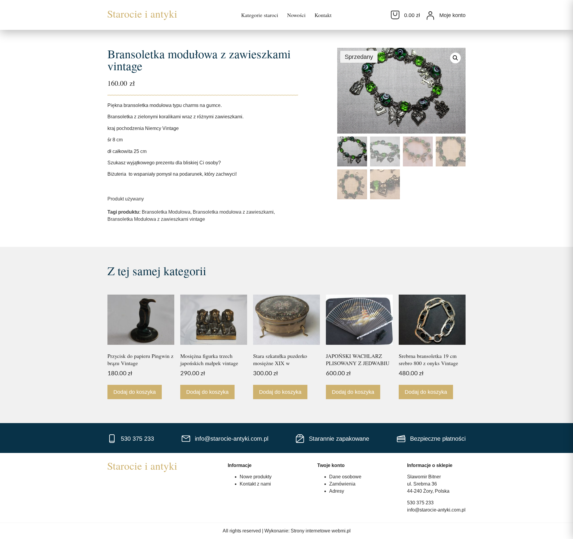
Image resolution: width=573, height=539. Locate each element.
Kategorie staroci (259, 15)
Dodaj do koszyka (134, 392)
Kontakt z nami (255, 483)
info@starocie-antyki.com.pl (436, 509)
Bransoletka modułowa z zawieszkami (233, 212)
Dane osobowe (345, 476)
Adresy (336, 491)
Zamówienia (342, 483)
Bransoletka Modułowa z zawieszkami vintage (156, 219)
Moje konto (452, 15)
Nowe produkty (256, 476)
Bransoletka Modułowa (166, 212)
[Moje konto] (430, 15)
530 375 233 (420, 502)
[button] (455, 58)
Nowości (296, 15)
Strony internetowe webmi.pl (321, 530)
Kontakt (323, 15)
